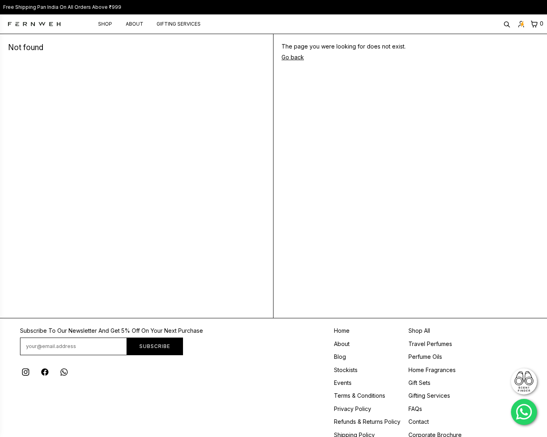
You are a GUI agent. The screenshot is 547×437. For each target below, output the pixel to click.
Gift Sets (419, 382)
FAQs (415, 408)
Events (343, 382)
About (134, 24)
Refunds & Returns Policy (367, 421)
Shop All (419, 330)
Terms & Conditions (359, 395)
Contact (418, 421)
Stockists (346, 369)
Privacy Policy (352, 408)
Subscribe (154, 346)
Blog (340, 356)
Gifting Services (179, 24)
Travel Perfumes (430, 343)
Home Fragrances (432, 369)
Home (342, 330)
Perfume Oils (425, 356)
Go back (293, 57)
